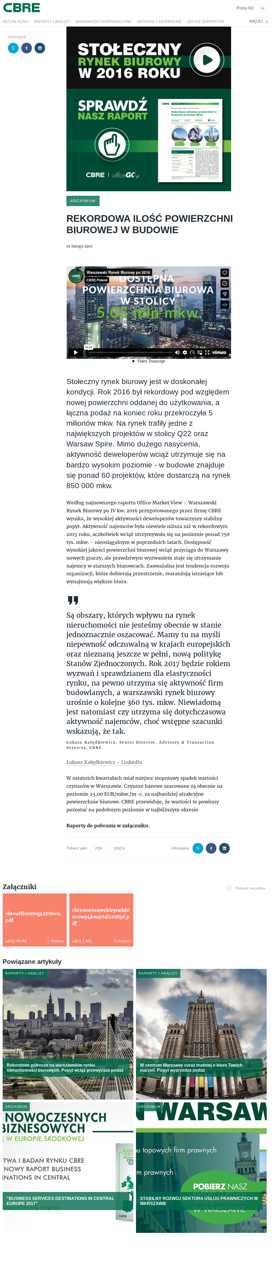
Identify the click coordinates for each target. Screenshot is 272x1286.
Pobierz (57, 941)
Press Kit (244, 8)
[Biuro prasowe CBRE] (22, 13)
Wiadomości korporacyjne (103, 21)
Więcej (256, 21)
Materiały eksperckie (159, 21)
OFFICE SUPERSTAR (205, 21)
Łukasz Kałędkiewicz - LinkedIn (104, 762)
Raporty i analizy (52, 21)
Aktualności (16, 21)
